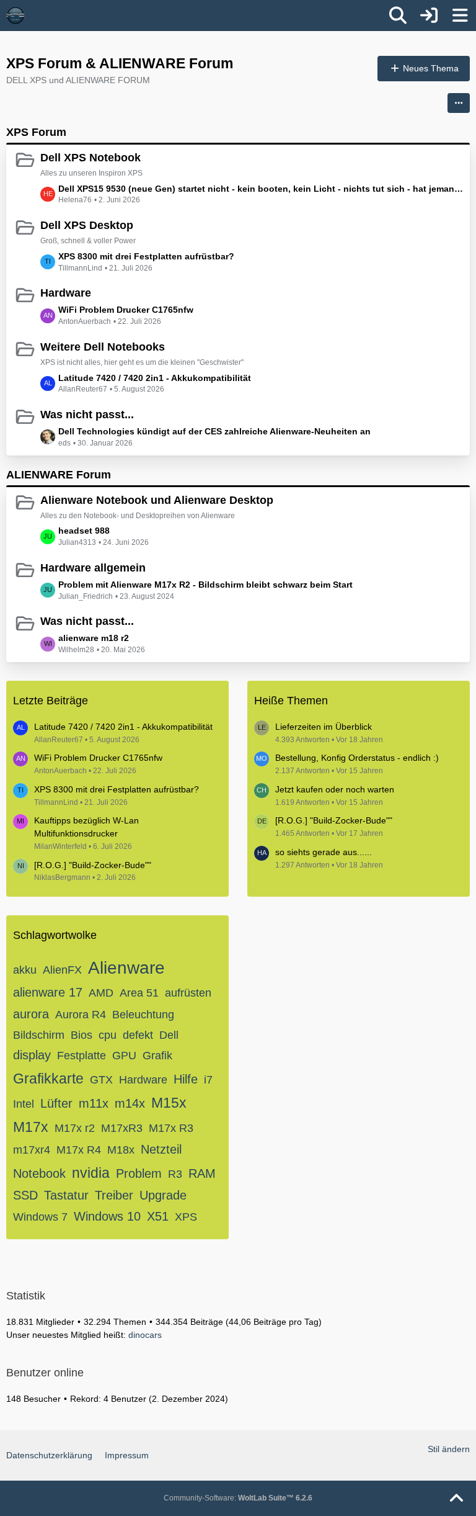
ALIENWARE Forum (58, 475)
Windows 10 (107, 1216)
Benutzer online (45, 1372)
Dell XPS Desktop (86, 225)
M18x (120, 1150)
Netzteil (161, 1149)
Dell (168, 1035)
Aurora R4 (80, 1014)
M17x (30, 1127)
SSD (25, 1195)
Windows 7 (40, 1217)
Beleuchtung (143, 1014)
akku (25, 970)
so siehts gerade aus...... (323, 852)
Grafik (157, 1055)
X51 (158, 1216)
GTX (101, 1080)
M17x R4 (78, 1150)
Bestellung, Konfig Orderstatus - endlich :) (357, 758)
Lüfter (56, 1103)
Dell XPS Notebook (90, 157)
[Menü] (459, 15)
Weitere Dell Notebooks (102, 347)
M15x (169, 1103)
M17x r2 (75, 1128)
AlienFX (62, 970)
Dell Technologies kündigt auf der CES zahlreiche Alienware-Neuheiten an (214, 431)
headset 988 (84, 531)
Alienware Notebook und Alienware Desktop (156, 500)
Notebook (39, 1173)
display (32, 1055)
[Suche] (398, 15)
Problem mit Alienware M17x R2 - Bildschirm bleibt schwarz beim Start (205, 585)
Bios (81, 1035)
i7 (208, 1080)
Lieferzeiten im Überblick (323, 727)
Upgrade (163, 1195)
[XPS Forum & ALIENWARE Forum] (15, 15)
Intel (23, 1104)
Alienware (126, 967)
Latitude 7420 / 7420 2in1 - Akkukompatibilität (154, 378)
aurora (31, 1014)
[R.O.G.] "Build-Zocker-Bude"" (92, 865)
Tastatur (66, 1195)
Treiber (114, 1195)
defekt (138, 1035)
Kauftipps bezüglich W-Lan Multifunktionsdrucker (86, 826)
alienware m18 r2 (93, 638)
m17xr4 (31, 1150)
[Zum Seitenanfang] (456, 1498)
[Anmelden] (428, 15)
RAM (202, 1173)
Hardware (65, 293)
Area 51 (139, 993)
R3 (175, 1174)
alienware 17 (47, 992)
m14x (130, 1103)
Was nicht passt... (87, 414)
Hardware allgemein (93, 568)
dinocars (145, 1335)
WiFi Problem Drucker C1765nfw (125, 310)
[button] (458, 103)
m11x (93, 1103)
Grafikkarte (48, 1078)
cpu (108, 1035)
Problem (139, 1173)
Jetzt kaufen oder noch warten (334, 789)
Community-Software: (238, 1498)
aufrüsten (188, 993)
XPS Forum (36, 132)
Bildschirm (38, 1035)
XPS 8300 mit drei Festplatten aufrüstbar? (146, 256)
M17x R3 (171, 1128)
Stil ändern (449, 1449)
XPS (186, 1217)
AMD (101, 993)
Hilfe (186, 1079)
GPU (124, 1055)
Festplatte (81, 1055)
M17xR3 (122, 1128)
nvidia (91, 1173)
